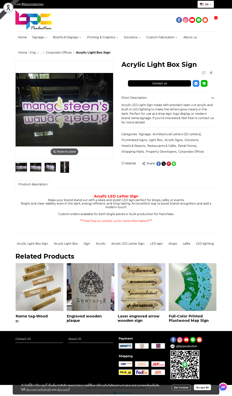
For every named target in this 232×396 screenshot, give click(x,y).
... (41, 52)
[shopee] (205, 20)
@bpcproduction (33, 4)
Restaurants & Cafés (162, 146)
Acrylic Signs (174, 140)
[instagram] (185, 20)
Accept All (202, 387)
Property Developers (161, 152)
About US (74, 346)
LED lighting (205, 243)
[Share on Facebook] (158, 164)
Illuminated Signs (134, 140)
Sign (87, 243)
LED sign (156, 243)
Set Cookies (181, 387)
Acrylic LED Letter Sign (127, 243)
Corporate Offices (59, 52)
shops (173, 243)
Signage (145, 134)
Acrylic (100, 243)
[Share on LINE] (174, 164)
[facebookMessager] (223, 387)
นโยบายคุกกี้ (63, 389)
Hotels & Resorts (133, 146)
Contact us (159, 83)
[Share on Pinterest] (169, 164)
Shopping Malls (132, 152)
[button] (206, 4)
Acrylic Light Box (66, 243)
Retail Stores (187, 146)
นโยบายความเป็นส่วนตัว (38, 389)
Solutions (192, 140)
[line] (199, 20)
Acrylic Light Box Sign (32, 243)
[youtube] (192, 20)
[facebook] (179, 20)
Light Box (156, 140)
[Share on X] (163, 164)
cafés (186, 243)
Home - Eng (27, 52)
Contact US (22, 346)
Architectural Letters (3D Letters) (177, 134)
